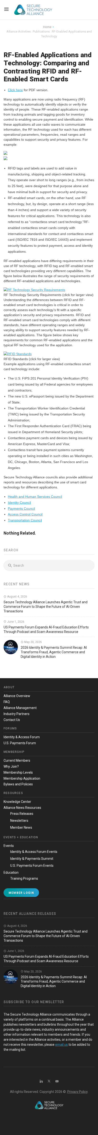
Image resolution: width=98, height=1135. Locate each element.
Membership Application (22, 778)
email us (61, 1044)
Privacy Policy (77, 1092)
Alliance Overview (17, 696)
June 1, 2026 (15, 621)
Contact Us (12, 720)
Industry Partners (16, 714)
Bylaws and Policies (18, 784)
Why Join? (11, 766)
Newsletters (19, 820)
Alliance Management (20, 708)
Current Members (17, 760)
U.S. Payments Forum (20, 743)
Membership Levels (18, 772)
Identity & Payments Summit (31, 859)
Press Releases (21, 814)
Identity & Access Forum (22, 737)
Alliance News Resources (22, 808)
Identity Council (19, 502)
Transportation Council (25, 520)
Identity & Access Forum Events (33, 852)
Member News (21, 827)
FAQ (7, 702)
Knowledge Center (17, 802)
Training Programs (24, 878)
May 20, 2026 (33, 642)
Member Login (21, 893)
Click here (15, 90)
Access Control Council (25, 514)
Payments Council (21, 508)
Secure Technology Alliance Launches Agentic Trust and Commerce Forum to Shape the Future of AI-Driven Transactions (46, 606)
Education (11, 872)
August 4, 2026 (16, 596)
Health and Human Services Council (35, 496)
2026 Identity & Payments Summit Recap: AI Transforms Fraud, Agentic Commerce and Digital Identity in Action (54, 652)
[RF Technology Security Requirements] (34, 290)
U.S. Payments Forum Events (32, 865)
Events (9, 846)
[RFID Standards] (18, 354)
